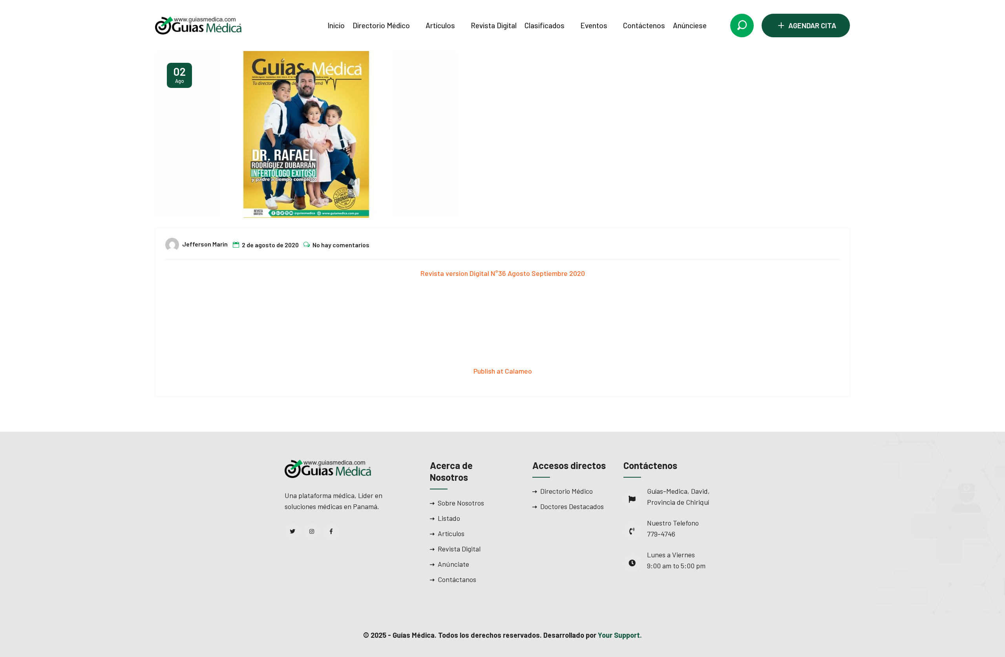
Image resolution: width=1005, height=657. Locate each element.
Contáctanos (457, 579)
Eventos (593, 25)
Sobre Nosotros (461, 502)
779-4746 (661, 533)
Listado (449, 518)
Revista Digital (494, 25)
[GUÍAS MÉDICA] (198, 24)
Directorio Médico (381, 25)
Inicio (336, 25)
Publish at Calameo (502, 371)
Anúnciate (453, 564)
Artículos (440, 25)
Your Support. (620, 635)
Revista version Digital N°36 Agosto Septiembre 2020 (502, 273)
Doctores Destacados (572, 506)
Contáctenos (644, 25)
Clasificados (544, 25)
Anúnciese (690, 25)
